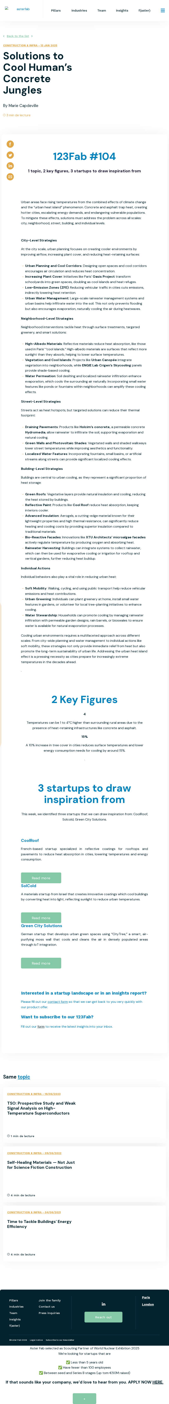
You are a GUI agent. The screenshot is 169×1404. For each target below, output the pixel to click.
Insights (122, 10)
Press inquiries (49, 1313)
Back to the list (18, 36)
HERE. (158, 1382)
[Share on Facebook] (10, 147)
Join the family (50, 1300)
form (41, 1026)
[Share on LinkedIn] (10, 169)
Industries (79, 10)
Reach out (103, 1317)
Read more (41, 878)
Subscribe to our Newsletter (60, 1340)
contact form (58, 1002)
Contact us (47, 1306)
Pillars (56, 10)
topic (24, 1077)
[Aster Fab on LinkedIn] (103, 1304)
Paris (146, 1297)
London (148, 1304)
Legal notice (36, 1340)
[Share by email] (10, 180)
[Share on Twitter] (10, 158)
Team (101, 10)
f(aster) (144, 10)
